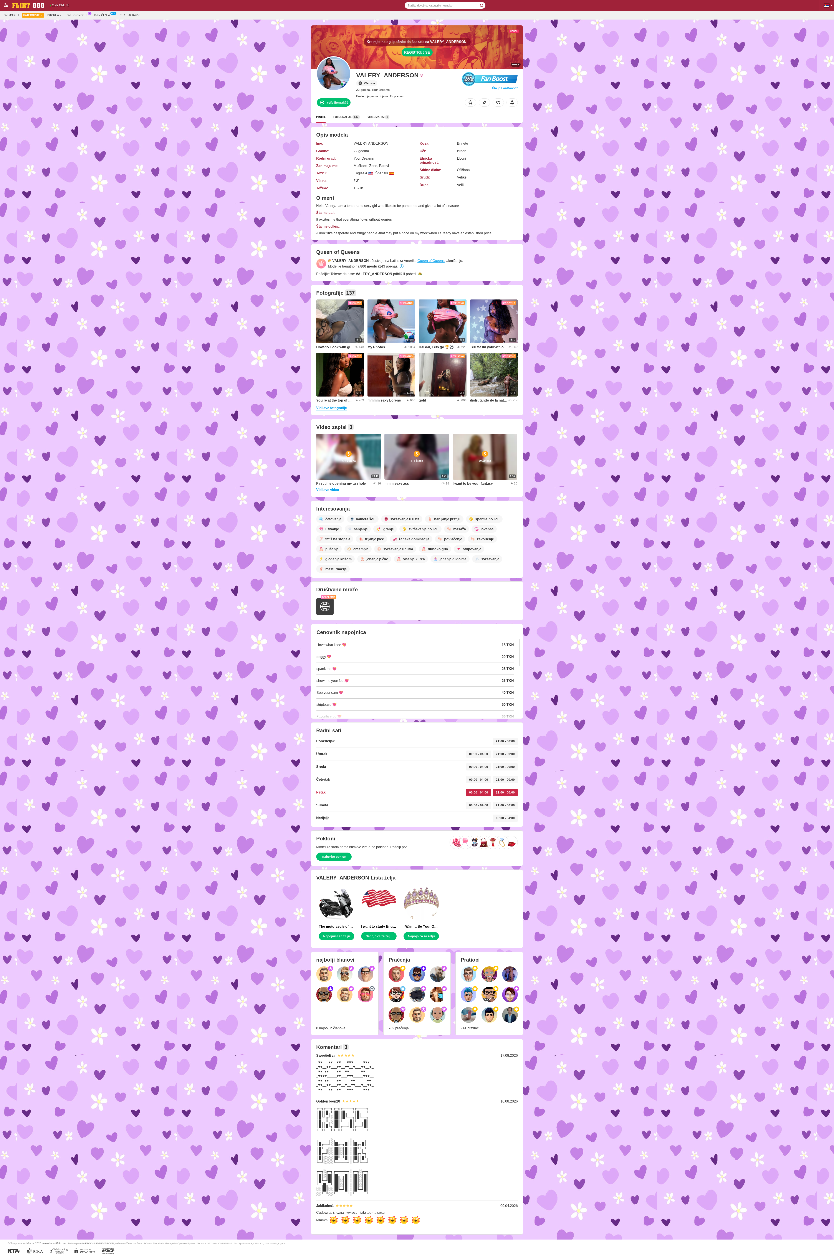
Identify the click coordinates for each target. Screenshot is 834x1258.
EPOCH (89, 1243)
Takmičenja (102, 15)
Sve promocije (77, 15)
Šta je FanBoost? (505, 88)
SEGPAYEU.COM (104, 1243)
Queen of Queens (431, 261)
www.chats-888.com (54, 1243)
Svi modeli (11, 15)
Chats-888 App (129, 15)
